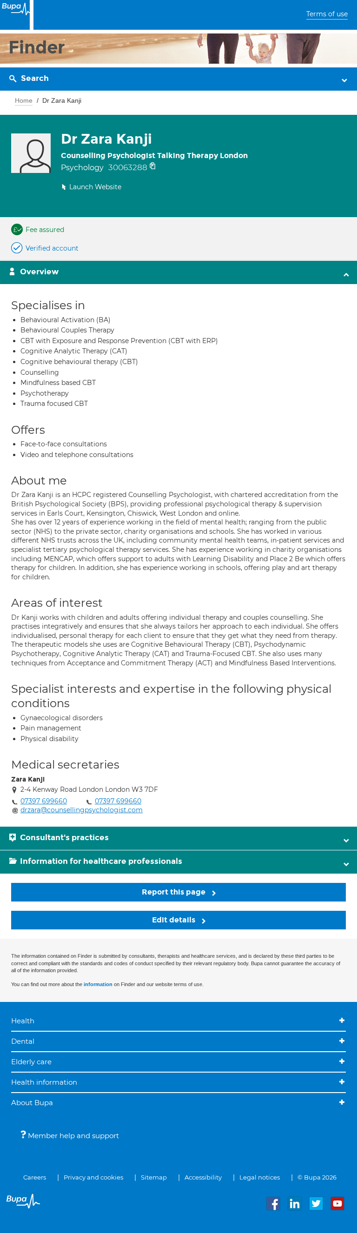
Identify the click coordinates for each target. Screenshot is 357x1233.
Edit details (174, 919)
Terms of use (327, 14)
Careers (34, 1177)
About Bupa (32, 1102)
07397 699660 (43, 801)
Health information (44, 1082)
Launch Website (95, 187)
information (98, 984)
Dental (22, 1041)
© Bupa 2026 (317, 1177)
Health (22, 1020)
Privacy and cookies (93, 1177)
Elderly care (31, 1061)
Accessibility (203, 1177)
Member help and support (72, 1135)
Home (24, 100)
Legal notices (259, 1177)
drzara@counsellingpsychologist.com (81, 810)
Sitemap (154, 1177)
